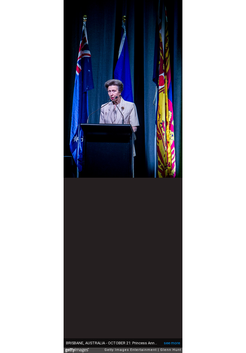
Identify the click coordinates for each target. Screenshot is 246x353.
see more (172, 343)
